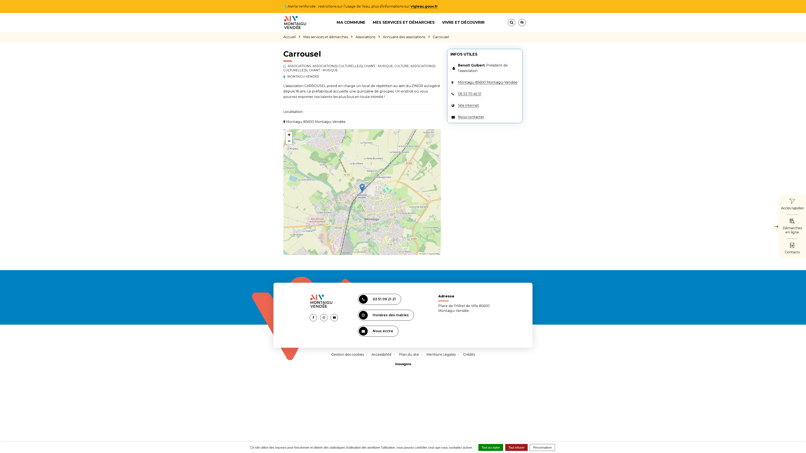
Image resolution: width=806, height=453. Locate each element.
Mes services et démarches (404, 22)
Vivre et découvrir (463, 22)
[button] (362, 188)
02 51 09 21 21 (384, 299)
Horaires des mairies (391, 315)
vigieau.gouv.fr (424, 6)
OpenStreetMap (434, 254)
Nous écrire (383, 331)
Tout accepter (491, 447)
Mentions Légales (441, 355)
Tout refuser (516, 447)
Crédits (469, 355)
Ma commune (351, 22)
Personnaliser (542, 447)
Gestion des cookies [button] (347, 355)
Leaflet (423, 254)
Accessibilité (381, 355)
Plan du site (409, 355)
